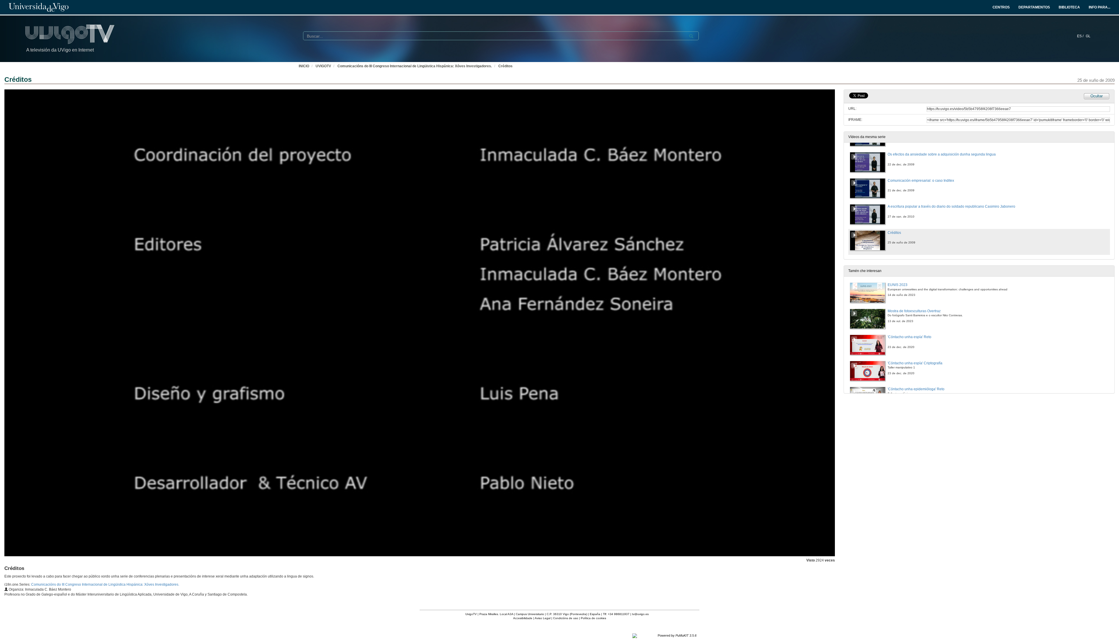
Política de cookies (593, 618)
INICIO (304, 66)
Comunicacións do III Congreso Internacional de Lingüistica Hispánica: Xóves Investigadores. (414, 66)
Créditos (505, 66)
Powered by (677, 635)
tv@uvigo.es (640, 614)
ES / (1080, 36)
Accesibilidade (522, 618)
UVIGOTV (323, 66)
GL (1088, 36)
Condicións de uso (565, 618)
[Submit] (691, 36)
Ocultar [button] (1096, 96)
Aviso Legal (542, 618)
